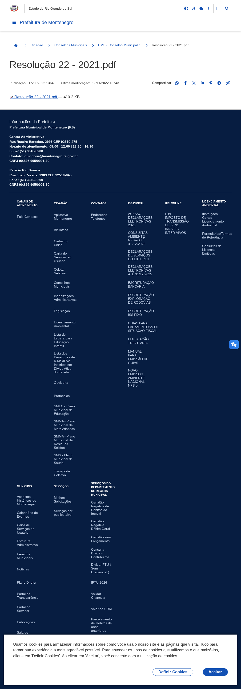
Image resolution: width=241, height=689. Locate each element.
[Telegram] (219, 83)
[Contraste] (186, 8)
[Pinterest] (211, 83)
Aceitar (215, 672)
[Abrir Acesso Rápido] (209, 8)
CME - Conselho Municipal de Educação (119, 45)
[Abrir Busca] (227, 8)
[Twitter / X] (194, 83)
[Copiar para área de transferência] (228, 83)
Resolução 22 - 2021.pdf (35, 97)
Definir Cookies (172, 672)
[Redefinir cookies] (201, 8)
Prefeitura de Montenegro (46, 22)
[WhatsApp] (177, 83)
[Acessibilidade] (193, 8)
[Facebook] (185, 83)
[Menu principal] (14, 22)
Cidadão (37, 45)
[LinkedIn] (202, 83)
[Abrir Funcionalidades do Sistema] (218, 8)
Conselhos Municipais (70, 45)
